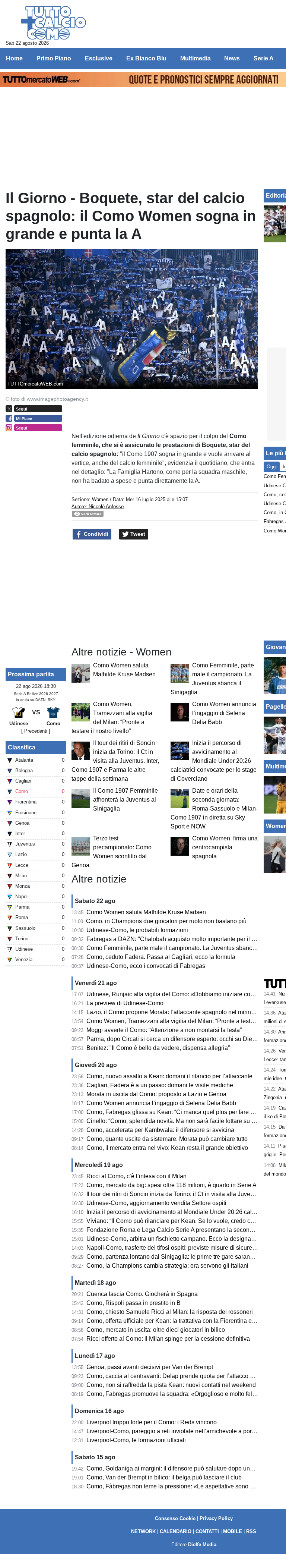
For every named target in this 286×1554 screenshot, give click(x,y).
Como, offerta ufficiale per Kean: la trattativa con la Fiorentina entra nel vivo (185, 1321)
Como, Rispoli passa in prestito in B (133, 1303)
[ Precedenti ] (35, 731)
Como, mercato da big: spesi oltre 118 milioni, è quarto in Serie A (171, 1185)
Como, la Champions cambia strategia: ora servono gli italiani (167, 1265)
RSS (251, 1531)
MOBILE (232, 1531)
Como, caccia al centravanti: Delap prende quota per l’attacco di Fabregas (184, 1376)
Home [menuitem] (14, 58)
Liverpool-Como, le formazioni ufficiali (136, 1440)
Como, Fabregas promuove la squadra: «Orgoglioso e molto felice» (174, 1394)
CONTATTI (207, 1531)
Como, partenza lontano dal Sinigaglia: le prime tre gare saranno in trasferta (186, 1256)
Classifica (21, 747)
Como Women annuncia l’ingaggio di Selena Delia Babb (224, 713)
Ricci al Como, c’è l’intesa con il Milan (136, 1176)
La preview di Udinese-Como (124, 1003)
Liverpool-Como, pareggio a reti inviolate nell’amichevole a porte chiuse (181, 1431)
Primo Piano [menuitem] (53, 58)
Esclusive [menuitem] (98, 58)
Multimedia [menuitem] (195, 58)
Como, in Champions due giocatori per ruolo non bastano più (166, 921)
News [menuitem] (232, 58)
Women (100, 499)
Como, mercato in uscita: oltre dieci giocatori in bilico (155, 1330)
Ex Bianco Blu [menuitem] (146, 58)
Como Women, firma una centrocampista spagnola (225, 847)
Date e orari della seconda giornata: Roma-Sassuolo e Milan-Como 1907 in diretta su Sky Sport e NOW (214, 808)
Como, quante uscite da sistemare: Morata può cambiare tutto (167, 1139)
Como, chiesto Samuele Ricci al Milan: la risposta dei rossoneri (169, 1312)
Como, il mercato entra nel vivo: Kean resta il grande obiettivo (167, 1148)
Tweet (137, 534)
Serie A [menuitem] (264, 58)
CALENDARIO (175, 1531)
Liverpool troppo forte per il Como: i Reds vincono (151, 1422)
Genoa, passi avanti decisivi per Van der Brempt (149, 1367)
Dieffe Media (202, 1544)
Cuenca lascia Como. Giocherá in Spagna (142, 1294)
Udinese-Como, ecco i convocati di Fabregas (145, 966)
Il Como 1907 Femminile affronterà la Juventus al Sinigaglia (125, 799)
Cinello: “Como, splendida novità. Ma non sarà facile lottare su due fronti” (182, 1121)
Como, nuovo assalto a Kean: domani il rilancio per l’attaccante (169, 1076)
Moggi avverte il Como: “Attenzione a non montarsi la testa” (164, 1030)
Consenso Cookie (175, 1518)
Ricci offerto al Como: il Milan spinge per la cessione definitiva (168, 1339)
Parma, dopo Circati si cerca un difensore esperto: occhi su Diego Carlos (182, 1039)
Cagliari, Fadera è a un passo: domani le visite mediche (159, 1085)
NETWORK (143, 1531)
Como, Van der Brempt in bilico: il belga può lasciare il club (164, 1477)
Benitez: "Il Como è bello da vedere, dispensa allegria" (158, 1048)
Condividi (95, 534)
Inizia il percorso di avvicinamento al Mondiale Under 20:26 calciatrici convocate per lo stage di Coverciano (214, 761)
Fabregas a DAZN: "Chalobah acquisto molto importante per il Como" (178, 939)
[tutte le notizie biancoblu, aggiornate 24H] (53, 23)
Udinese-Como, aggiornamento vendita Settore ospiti (156, 1203)
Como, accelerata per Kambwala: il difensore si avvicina (160, 1130)
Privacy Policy (216, 1518)
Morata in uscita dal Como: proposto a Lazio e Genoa (156, 1094)
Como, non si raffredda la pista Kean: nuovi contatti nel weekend (171, 1385)
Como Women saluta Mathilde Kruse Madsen (146, 912)
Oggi (272, 466)
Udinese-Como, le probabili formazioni (137, 930)
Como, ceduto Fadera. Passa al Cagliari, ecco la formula (160, 957)
